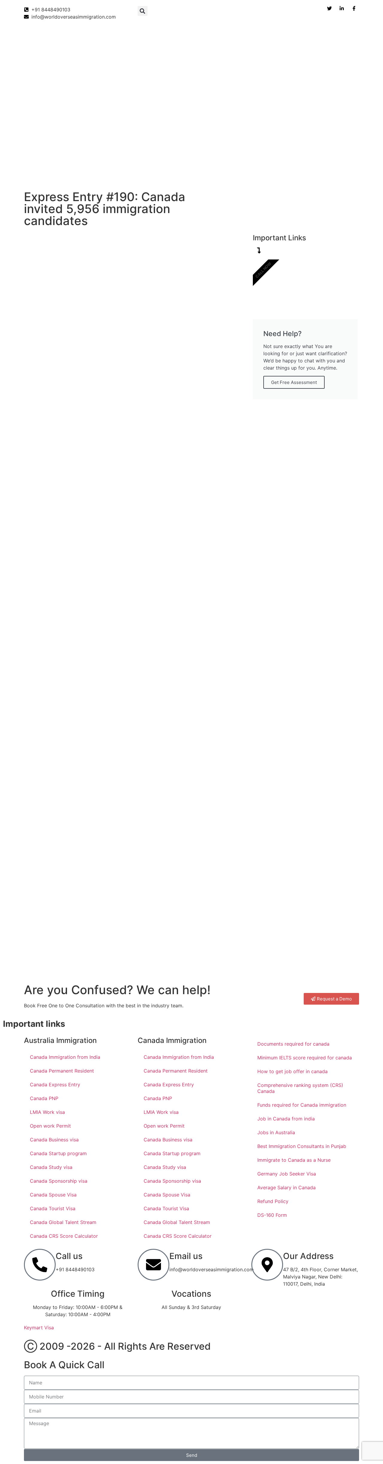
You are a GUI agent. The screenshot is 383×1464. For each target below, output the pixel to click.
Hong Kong (269, 175)
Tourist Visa (307, 175)
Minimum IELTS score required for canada (304, 1058)
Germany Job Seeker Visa (286, 1174)
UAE (210, 175)
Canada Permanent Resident (62, 1071)
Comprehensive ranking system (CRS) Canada (300, 1088)
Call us (69, 1256)
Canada (29, 175)
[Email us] (153, 1265)
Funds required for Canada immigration (301, 1105)
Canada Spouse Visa (53, 1195)
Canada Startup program (58, 1153)
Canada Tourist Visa (52, 1208)
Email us (186, 1256)
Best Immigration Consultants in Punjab (301, 1146)
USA (187, 175)
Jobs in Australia (276, 1132)
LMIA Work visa (47, 1112)
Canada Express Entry (55, 1085)
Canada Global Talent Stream (63, 1222)
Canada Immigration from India (65, 1057)
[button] (143, 11)
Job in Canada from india (286, 1119)
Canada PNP (44, 1098)
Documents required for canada (293, 1044)
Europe (236, 175)
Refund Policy (272, 1201)
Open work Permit (50, 1126)
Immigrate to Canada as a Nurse (294, 1160)
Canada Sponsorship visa (58, 1181)
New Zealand (136, 175)
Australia (99, 175)
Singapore (344, 175)
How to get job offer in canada (292, 1071)
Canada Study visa (51, 1167)
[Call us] (40, 1265)
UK (166, 175)
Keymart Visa (39, 1328)
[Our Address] (267, 1265)
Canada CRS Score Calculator (64, 1236)
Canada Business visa (54, 1140)
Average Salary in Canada (286, 1187)
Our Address (308, 1256)
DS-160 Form (272, 1215)
